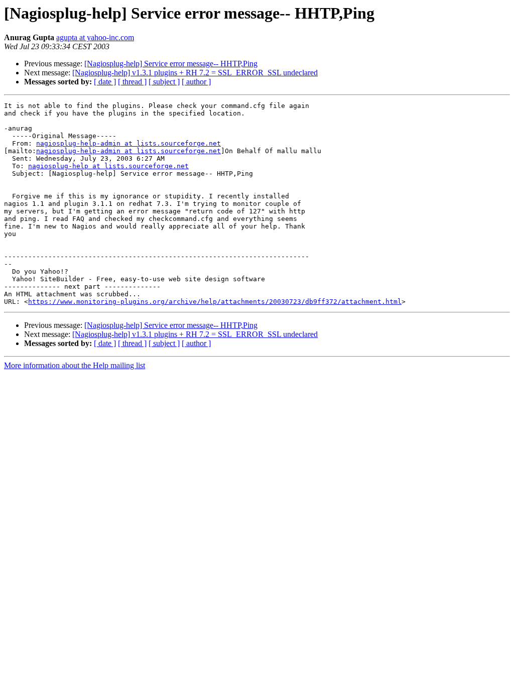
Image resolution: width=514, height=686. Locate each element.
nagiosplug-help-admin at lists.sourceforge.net (128, 143)
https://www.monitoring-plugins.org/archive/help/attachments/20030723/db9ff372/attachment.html (215, 301)
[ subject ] (164, 81)
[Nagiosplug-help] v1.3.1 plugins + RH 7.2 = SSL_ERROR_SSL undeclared (195, 72)
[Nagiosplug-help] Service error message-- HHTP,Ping (171, 63)
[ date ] (105, 81)
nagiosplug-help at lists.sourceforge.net (108, 166)
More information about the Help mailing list (74, 365)
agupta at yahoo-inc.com (95, 37)
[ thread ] (132, 81)
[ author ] (196, 81)
